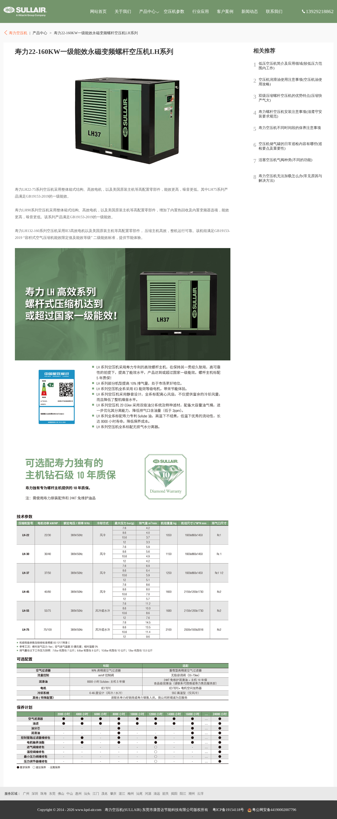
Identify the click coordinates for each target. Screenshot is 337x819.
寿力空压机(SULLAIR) (123, 810)
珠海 (43, 793)
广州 (26, 793)
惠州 (78, 793)
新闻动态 (249, 11)
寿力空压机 (25, 11)
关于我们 (123, 11)
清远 (157, 793)
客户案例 (225, 11)
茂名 (104, 793)
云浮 (200, 793)
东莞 (52, 793)
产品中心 (147, 11)
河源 (148, 793)
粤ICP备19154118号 (228, 810)
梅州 (130, 793)
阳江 (183, 793)
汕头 (87, 793)
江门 (96, 793)
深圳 (35, 793)
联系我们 (274, 11)
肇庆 (113, 793)
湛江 (122, 793)
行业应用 (200, 11)
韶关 (165, 793)
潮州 (191, 793)
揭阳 (174, 793)
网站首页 (98, 11)
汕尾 (139, 793)
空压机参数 (174, 11)
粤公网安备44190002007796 (274, 810)
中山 (69, 793)
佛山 (61, 793)
